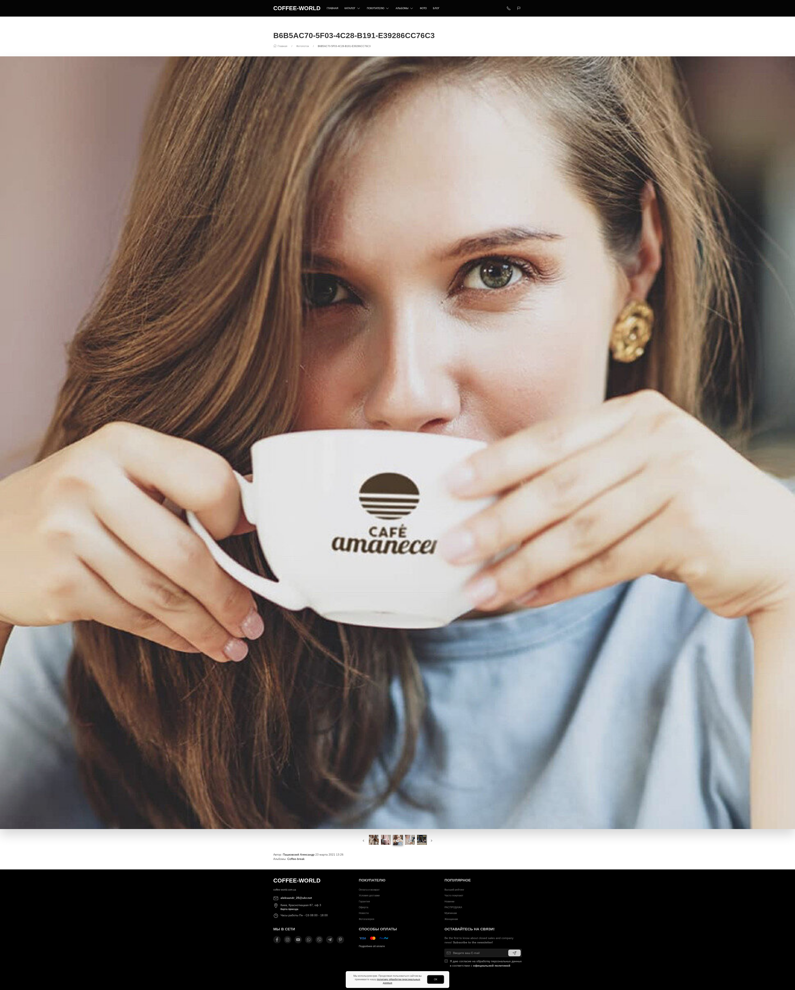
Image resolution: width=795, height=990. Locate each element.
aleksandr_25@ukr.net (296, 897)
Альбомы (402, 8)
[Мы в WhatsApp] (308, 939)
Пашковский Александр (298, 854)
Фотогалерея (366, 919)
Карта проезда (289, 909)
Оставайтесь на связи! (469, 929)
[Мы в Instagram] (287, 939)
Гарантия (364, 901)
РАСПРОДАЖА (453, 907)
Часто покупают (453, 895)
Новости (364, 913)
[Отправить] (514, 953)
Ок (435, 979)
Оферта (363, 907)
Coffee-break (296, 859)
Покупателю (375, 8)
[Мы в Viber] (319, 939)
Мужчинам (450, 913)
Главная (332, 8)
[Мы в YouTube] (298, 939)
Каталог (349, 8)
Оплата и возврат (369, 889)
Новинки (449, 901)
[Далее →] (397, 442)
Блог (436, 8)
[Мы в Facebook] (277, 939)
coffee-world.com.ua (284, 889)
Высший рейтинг (454, 889)
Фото (423, 8)
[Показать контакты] (509, 8)
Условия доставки (369, 895)
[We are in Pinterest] (340, 939)
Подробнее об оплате (372, 946)
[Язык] (519, 8)
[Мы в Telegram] (330, 939)
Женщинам (451, 919)
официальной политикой (491, 965)
